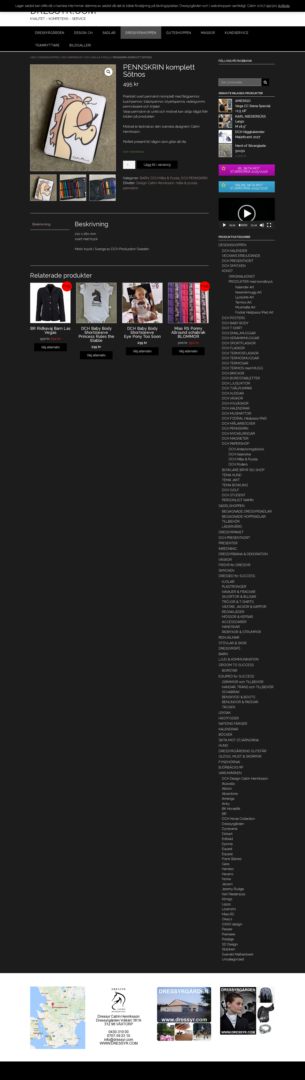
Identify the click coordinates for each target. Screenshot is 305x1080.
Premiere (228, 934)
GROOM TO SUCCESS (236, 665)
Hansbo (228, 869)
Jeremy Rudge (233, 889)
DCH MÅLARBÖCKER (238, 424)
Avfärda (284, 6)
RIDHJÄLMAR (229, 638)
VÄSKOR (225, 560)
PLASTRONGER (234, 587)
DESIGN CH (83, 33)
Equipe (227, 854)
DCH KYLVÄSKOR (235, 403)
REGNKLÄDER (233, 612)
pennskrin (130, 188)
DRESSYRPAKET (231, 532)
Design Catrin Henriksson (155, 183)
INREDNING (228, 549)
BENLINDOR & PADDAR (240, 702)
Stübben (228, 949)
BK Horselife (231, 809)
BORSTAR (229, 671)
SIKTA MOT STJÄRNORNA (239, 740)
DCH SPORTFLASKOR (239, 343)
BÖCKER (225, 735)
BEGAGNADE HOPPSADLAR (244, 517)
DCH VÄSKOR (232, 398)
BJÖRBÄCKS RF (231, 767)
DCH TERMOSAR (235, 363)
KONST (227, 271)
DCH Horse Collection (238, 819)
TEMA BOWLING (235, 485)
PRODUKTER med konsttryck (251, 282)
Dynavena (229, 829)
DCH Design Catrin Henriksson (245, 779)
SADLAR (109, 33)
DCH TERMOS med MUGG (242, 368)
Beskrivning (41, 224)
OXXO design (232, 924)
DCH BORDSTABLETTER (241, 378)
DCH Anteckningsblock (246, 449)
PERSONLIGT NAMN (237, 500)
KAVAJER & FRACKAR (238, 592)
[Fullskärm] (269, 225)
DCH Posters (238, 464)
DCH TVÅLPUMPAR (237, 388)
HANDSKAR (231, 627)
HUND (223, 746)
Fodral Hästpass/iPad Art (254, 312)
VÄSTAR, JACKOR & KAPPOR (244, 607)
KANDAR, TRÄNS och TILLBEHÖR (248, 687)
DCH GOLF (230, 490)
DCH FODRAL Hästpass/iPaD (244, 418)
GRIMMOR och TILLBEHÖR (242, 682)
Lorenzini (229, 909)
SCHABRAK (231, 692)
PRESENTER (228, 543)
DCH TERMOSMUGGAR (240, 358)
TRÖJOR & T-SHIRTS (238, 602)
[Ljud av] (262, 225)
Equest (227, 849)
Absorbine (230, 794)
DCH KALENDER (234, 251)
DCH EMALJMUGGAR (239, 333)
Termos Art (243, 302)
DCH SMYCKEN (234, 266)
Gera (225, 864)
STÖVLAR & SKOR (233, 643)
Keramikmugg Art (248, 292)
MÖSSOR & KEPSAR (237, 617)
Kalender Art (244, 287)
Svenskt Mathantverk (237, 954)
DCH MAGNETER (235, 438)
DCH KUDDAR (233, 393)
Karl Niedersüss (233, 894)
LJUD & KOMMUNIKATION (239, 659)
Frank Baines (231, 859)
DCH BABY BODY (235, 323)
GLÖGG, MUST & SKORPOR (240, 756)
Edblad (227, 839)
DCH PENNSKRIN (194, 178)
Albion (227, 789)
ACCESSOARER (234, 622)
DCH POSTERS (233, 318)
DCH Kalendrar (240, 454)
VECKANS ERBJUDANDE (241, 256)
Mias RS (228, 914)
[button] (247, 214)
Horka (226, 879)
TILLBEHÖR (231, 521)
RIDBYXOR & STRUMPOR (241, 632)
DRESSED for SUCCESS (237, 576)
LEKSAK (225, 713)
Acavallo (228, 784)
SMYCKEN (226, 571)
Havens (227, 874)
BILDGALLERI (80, 45)
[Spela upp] (224, 225)
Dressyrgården (233, 824)
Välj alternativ (50, 347)
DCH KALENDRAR (236, 408)
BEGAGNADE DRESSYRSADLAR (247, 511)
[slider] (243, 225)
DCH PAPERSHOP (72, 57)
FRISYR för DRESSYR (235, 565)
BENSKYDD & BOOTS (238, 697)
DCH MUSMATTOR (236, 413)
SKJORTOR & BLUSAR (239, 597)
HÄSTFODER (229, 718)
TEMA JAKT (231, 480)
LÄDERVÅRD (232, 527)
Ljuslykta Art (244, 297)
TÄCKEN (228, 707)
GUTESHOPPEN (178, 33)
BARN (144, 178)
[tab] (49, 224)
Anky (226, 804)
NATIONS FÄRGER (233, 724)
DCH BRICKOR (233, 373)
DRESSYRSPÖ (229, 648)
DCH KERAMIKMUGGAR (240, 338)
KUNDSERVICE (237, 33)
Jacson (227, 884)
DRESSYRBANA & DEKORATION (243, 554)
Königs (227, 899)
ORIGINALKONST (242, 276)
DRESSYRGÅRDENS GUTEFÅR (242, 751)
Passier (227, 929)
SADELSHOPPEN (231, 506)
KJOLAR (228, 582)
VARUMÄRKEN (230, 773)
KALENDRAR (228, 729)
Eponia (227, 844)
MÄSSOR (208, 33)
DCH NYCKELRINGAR (238, 434)
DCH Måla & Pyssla (97, 57)
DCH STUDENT (233, 495)
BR (224, 814)
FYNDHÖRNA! (229, 762)
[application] (247, 214)
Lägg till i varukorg (157, 164)
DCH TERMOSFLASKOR (240, 353)
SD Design (230, 944)
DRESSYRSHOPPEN (140, 33)
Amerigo (228, 799)
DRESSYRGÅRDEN (49, 33)
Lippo (226, 904)
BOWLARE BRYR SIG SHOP (243, 470)
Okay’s (227, 919)
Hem (33, 57)
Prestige (228, 939)
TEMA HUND (232, 475)
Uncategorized (233, 959)
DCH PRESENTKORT (237, 261)
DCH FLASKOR (233, 348)
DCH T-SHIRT (232, 328)
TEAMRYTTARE (47, 45)
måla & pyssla (186, 183)
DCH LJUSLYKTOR (236, 383)
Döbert (227, 834)
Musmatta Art (245, 307)
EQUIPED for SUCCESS (236, 676)
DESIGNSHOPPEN (49, 57)
